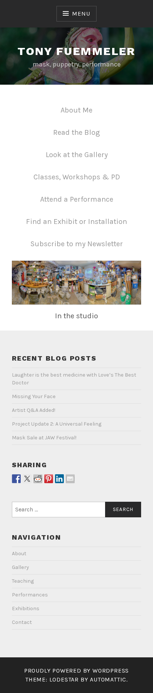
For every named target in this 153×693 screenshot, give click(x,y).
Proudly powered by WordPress (76, 670)
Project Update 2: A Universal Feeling (56, 424)
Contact (22, 622)
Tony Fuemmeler (76, 51)
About (19, 553)
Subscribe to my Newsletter (76, 244)
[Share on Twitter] (27, 478)
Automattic (108, 679)
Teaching (23, 581)
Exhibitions (25, 608)
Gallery (20, 567)
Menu (81, 13)
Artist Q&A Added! (33, 410)
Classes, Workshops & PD (76, 177)
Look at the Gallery (77, 154)
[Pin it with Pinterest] (48, 478)
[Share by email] (70, 478)
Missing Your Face (34, 396)
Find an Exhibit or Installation (76, 221)
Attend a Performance (76, 199)
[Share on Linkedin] (59, 478)
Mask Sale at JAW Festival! (44, 438)
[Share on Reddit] (37, 478)
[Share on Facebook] (16, 478)
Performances (30, 595)
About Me (76, 110)
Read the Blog (76, 132)
